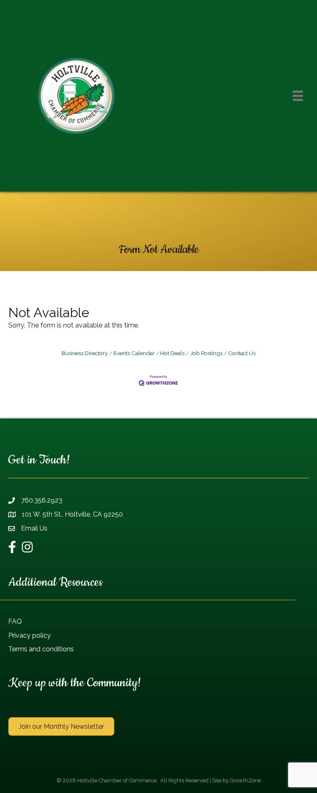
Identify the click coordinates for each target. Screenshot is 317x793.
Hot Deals (172, 353)
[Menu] (298, 96)
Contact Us (241, 353)
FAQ (15, 621)
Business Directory (85, 353)
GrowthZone (245, 780)
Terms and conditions (41, 649)
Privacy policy (29, 635)
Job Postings (206, 353)
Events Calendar (134, 353)
